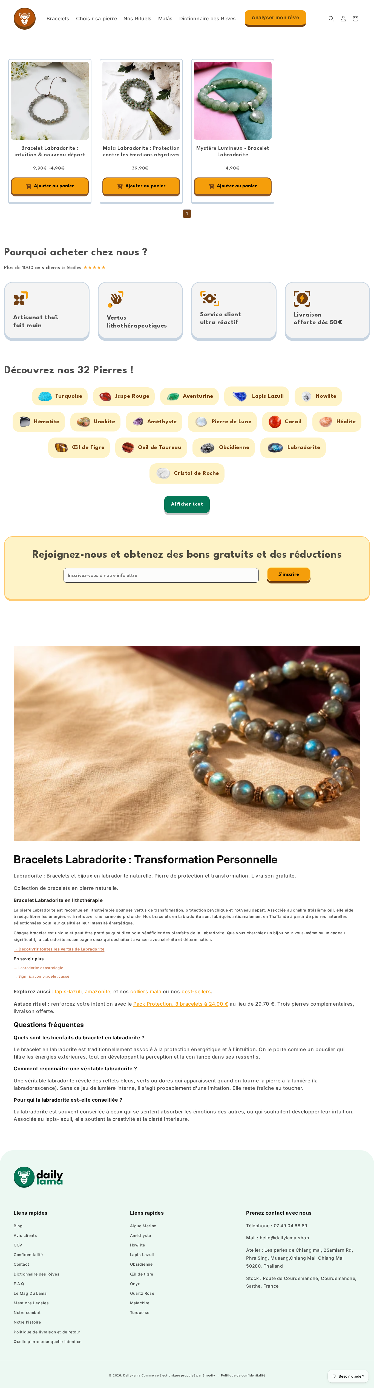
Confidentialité (28, 1254)
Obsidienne (141, 1264)
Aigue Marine (143, 1225)
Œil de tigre (141, 1274)
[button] (331, 19)
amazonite (97, 991)
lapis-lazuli (68, 991)
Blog (18, 1225)
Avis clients (25, 1235)
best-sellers (196, 991)
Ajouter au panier (54, 186)
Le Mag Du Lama (30, 1293)
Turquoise (139, 1312)
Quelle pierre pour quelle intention (48, 1341)
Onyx (135, 1283)
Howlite (137, 1245)
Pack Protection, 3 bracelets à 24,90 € (180, 1004)
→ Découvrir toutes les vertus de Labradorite (59, 949)
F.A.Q (19, 1283)
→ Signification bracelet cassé (42, 976)
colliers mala (145, 991)
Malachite (139, 1302)
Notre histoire (27, 1322)
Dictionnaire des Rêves (36, 1274)
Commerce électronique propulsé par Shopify (178, 1375)
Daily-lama (131, 1375)
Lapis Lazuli (142, 1254)
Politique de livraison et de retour (47, 1332)
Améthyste (140, 1235)
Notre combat (27, 1312)
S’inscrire (288, 574)
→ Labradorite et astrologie (38, 968)
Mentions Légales (31, 1302)
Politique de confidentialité (243, 1375)
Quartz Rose (142, 1293)
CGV (18, 1245)
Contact (21, 1264)
